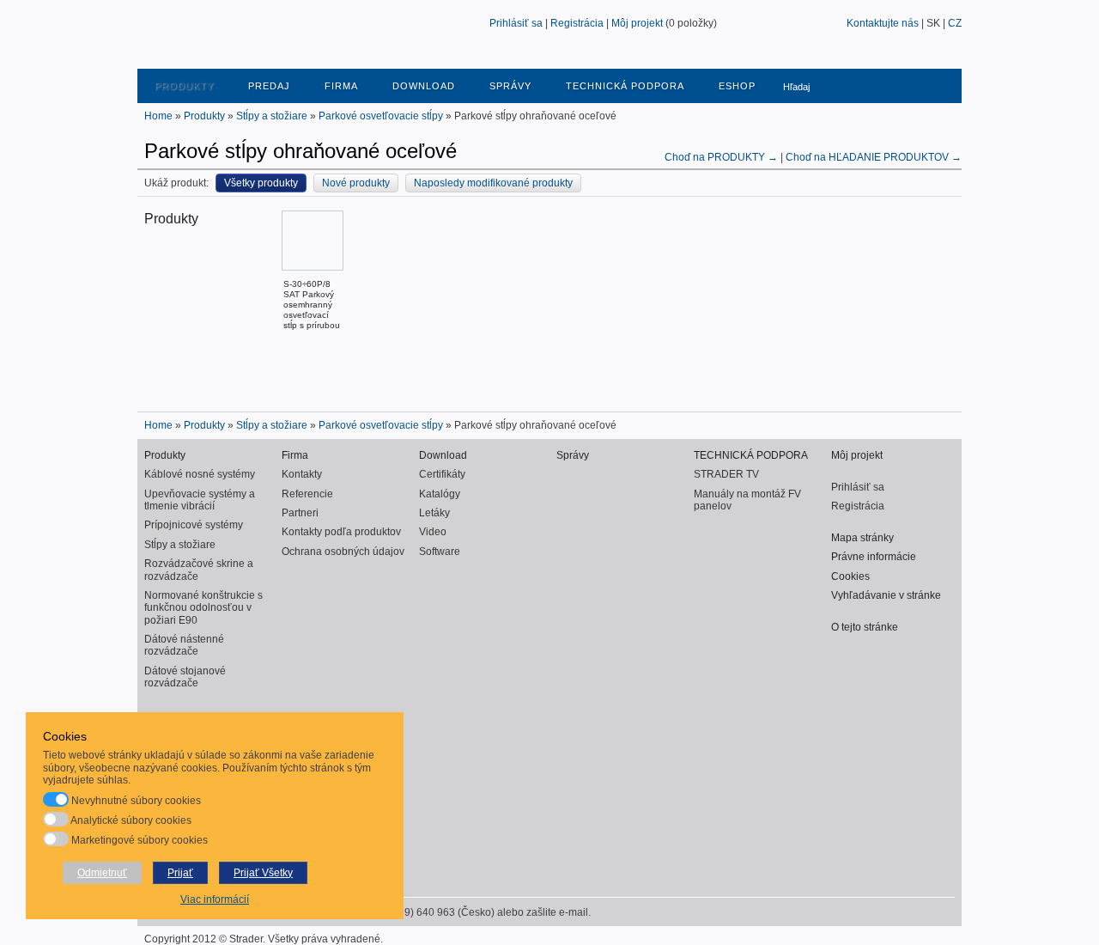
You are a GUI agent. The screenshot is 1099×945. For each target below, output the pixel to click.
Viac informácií (214, 899)
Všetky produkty (261, 183)
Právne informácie (873, 557)
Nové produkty (356, 183)
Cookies (850, 576)
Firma (341, 86)
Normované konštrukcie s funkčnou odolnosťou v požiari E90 (203, 607)
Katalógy (439, 494)
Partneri (300, 513)
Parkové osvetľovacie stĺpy (381, 116)
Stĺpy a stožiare (271, 116)
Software (439, 552)
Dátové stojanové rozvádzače (185, 677)
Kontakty (302, 474)
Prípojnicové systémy (193, 525)
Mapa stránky (862, 538)
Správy (510, 86)
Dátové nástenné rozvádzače (184, 645)
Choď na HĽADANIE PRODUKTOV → (874, 157)
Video (432, 532)
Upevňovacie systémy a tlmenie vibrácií (199, 500)
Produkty (184, 86)
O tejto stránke (864, 627)
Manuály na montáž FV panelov (747, 500)
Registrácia (577, 23)
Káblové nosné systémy (199, 474)
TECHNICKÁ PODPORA (625, 86)
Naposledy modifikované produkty (493, 183)
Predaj (269, 86)
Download (423, 86)
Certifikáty (442, 474)
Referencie (307, 494)
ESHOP (737, 86)
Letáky (434, 513)
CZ (955, 23)
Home (158, 116)
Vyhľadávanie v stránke (886, 595)
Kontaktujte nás (883, 23)
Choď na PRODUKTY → (722, 157)
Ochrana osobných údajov (343, 552)
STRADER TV (726, 474)
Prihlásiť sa (516, 23)
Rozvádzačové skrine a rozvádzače (198, 570)
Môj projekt (637, 23)
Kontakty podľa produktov (341, 532)
